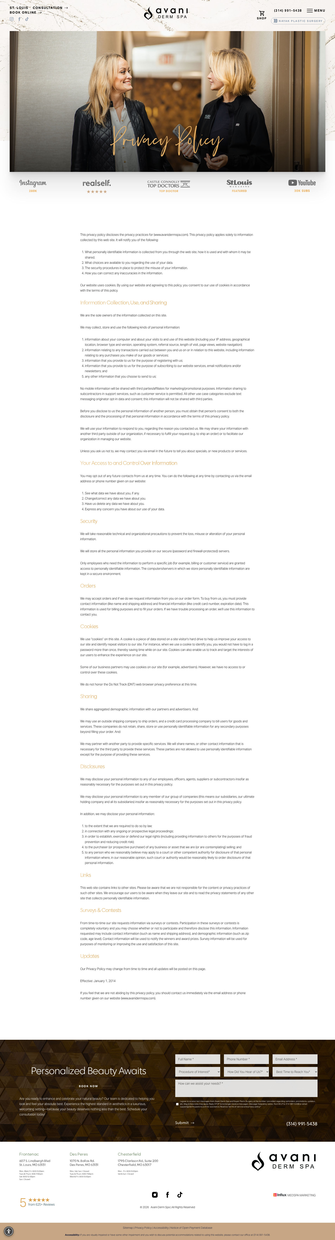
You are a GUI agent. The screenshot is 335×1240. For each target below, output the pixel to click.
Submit (182, 1123)
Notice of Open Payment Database (191, 1228)
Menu (319, 11)
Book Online (24, 12)
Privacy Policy (143, 1228)
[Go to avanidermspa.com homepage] (166, 13)
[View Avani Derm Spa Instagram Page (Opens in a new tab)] (12, 20)
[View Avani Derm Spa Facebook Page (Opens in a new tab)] (19, 20)
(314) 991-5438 (288, 11)
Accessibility (161, 1228)
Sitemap (128, 1228)
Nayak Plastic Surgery (300, 21)
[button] (310, 10)
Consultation (48, 8)
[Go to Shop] (262, 11)
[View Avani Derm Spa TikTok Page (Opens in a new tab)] (27, 20)
